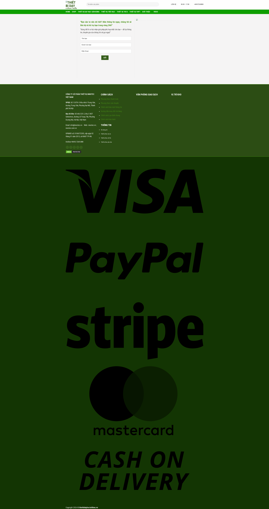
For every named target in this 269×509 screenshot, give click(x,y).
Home (68, 12)
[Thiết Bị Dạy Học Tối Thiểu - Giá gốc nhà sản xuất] (74, 5)
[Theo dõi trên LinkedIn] (77, 147)
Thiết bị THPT (135, 12)
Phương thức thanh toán (109, 99)
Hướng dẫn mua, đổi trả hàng (111, 111)
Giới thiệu (146, 12)
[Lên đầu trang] (264, 506)
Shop (74, 12)
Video (156, 12)
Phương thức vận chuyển (110, 103)
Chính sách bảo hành (108, 119)
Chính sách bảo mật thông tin (111, 107)
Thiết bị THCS (122, 12)
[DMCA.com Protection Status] (73, 152)
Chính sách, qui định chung (110, 115)
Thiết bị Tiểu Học (108, 12)
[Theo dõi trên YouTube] (81, 147)
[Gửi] (156, 4)
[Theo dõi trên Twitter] (74, 147)
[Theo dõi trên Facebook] (67, 147)
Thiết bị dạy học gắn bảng (88, 12)
